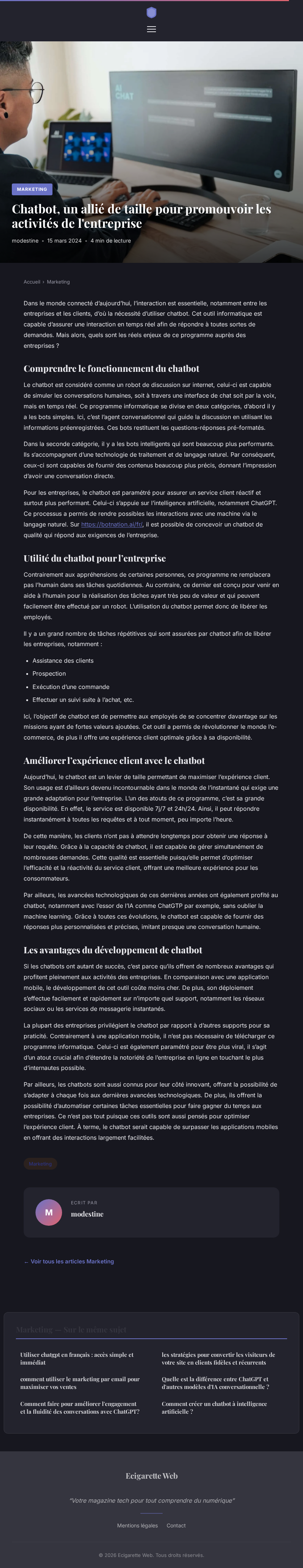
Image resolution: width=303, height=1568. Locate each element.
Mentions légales (137, 1525)
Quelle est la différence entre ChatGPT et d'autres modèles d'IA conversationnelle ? (215, 1382)
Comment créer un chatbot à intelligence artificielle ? (214, 1407)
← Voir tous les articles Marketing (69, 1261)
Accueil (32, 282)
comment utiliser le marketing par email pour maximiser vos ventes (80, 1382)
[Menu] (151, 29)
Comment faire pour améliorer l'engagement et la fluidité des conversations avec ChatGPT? (79, 1407)
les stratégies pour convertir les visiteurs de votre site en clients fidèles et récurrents (218, 1358)
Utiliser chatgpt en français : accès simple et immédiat (76, 1358)
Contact (176, 1525)
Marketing (32, 189)
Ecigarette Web (152, 1475)
